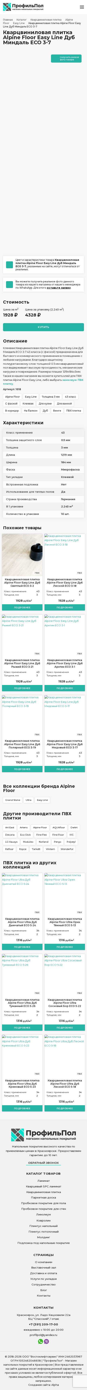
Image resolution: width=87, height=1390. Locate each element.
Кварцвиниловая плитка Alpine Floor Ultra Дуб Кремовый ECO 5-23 (22, 1083)
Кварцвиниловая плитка (43, 1192)
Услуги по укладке (43, 1278)
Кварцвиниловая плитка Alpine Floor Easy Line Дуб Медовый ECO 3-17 (65, 744)
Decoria (10, 834)
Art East (9, 827)
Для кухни (45, 403)
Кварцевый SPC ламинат (43, 1186)
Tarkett (36, 849)
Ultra (28, 800)
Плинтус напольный (43, 1226)
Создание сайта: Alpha (43, 1384)
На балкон (30, 410)
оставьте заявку (59, 287)
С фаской (11, 403)
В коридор (12, 410)
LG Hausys (11, 841)
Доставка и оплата (43, 1273)
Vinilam (50, 849)
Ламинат (43, 1180)
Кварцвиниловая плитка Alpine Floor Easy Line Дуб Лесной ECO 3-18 (65, 583)
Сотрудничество (44, 1284)
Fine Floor (58, 834)
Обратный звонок (43, 1162)
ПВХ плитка (73, 410)
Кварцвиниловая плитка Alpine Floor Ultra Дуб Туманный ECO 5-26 (22, 1003)
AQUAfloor (59, 827)
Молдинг (43, 1237)
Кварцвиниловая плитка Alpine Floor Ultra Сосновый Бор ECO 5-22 (65, 1003)
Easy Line (42, 800)
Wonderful (67, 849)
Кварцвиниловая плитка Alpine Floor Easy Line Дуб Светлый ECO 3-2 (22, 583)
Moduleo (28, 841)
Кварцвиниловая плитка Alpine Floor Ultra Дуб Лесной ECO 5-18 (65, 1083)
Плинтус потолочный (44, 1231)
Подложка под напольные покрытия (43, 1242)
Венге (57, 410)
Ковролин (43, 1220)
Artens (24, 827)
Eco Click (25, 834)
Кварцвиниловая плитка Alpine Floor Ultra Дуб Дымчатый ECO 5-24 (22, 922)
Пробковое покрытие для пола (43, 1203)
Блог (43, 1290)
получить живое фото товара (69, 58)
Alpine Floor (40, 827)
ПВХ (37, 573)
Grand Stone (12, 800)
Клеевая (28, 403)
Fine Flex (41, 834)
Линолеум (43, 1214)
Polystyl (71, 841)
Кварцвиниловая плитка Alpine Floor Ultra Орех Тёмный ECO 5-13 (65, 922)
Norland (43, 841)
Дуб (45, 410)
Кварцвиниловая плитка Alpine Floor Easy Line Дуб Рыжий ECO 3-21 (22, 663)
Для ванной (64, 403)
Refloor (9, 849)
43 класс (70, 396)
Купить (43, 327)
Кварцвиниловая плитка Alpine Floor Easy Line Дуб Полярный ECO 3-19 (22, 744)
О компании (43, 1262)
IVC (71, 834)
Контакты (43, 1295)
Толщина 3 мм (51, 396)
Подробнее (22, 607)
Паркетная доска (43, 1197)
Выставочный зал (43, 1267)
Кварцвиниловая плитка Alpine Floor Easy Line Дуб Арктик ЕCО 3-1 (65, 663)
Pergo (57, 841)
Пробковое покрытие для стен (43, 1208)
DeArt (74, 827)
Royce (22, 849)
